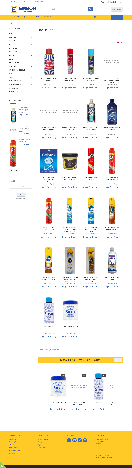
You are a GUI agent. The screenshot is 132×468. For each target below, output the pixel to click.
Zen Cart (40, 466)
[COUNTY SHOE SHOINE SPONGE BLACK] (70, 111)
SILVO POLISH (48, 327)
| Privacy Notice (45, 466)
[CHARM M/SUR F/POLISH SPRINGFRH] (90, 61)
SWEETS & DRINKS (15, 81)
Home (11, 23)
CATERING (12, 37)
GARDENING (13, 52)
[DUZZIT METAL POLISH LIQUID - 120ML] (91, 111)
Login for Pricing (48, 87)
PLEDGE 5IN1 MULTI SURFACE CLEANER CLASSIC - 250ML (69, 229)
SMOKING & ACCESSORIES (17, 70)
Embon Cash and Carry (27, 466)
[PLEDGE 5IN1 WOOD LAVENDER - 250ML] (49, 260)
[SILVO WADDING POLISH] (70, 310)
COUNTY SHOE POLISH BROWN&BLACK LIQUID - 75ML (112, 80)
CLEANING (16, 23)
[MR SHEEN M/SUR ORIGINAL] (91, 161)
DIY (10, 44)
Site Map (12, 453)
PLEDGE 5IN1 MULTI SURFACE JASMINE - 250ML (90, 229)
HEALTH (11, 55)
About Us (12, 445)
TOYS (11, 77)
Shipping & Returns (15, 442)
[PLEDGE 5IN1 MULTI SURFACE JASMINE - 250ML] (91, 210)
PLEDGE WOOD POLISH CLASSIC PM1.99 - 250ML (91, 279)
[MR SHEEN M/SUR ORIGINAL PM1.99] (112, 161)
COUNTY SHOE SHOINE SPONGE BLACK (24, 129)
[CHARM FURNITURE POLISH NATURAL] (69, 61)
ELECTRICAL (13, 48)
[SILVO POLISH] (49, 310)
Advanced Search (21, 198)
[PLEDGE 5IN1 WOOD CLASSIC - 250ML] (112, 210)
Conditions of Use (14, 450)
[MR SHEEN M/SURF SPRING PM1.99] (48, 210)
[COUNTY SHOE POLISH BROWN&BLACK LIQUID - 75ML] (112, 61)
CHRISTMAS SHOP (15, 88)
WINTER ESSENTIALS (15, 84)
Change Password (43, 442)
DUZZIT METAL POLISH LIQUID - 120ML (24, 110)
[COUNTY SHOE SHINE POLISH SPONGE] (49, 111)
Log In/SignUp (116, 9)
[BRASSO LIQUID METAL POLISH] (49, 61)
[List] (121, 42)
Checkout (116, 17)
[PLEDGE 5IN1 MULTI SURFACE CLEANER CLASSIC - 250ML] (70, 210)
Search (12, 181)
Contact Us (12, 439)
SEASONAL (12, 66)
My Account (41, 445)
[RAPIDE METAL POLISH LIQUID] (112, 260)
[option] (58, 396)
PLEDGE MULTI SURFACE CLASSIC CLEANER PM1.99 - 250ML (70, 279)
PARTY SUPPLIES (14, 63)
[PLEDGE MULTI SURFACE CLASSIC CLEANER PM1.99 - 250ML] (70, 260)
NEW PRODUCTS (14, 92)
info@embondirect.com (105, 458)
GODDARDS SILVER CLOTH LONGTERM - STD (48, 179)
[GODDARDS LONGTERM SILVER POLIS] (112, 111)
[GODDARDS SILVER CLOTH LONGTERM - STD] (49, 161)
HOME (11, 59)
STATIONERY (13, 73)
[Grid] (118, 42)
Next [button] (16, 170)
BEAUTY (12, 33)
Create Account (43, 439)
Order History (42, 447)
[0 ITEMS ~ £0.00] (94, 17)
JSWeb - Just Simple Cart (55, 466)
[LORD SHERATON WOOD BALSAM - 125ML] (70, 161)
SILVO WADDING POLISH (70, 327)
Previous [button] (11, 170)
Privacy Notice (13, 447)
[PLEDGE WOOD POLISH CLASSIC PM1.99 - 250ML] (90, 260)
